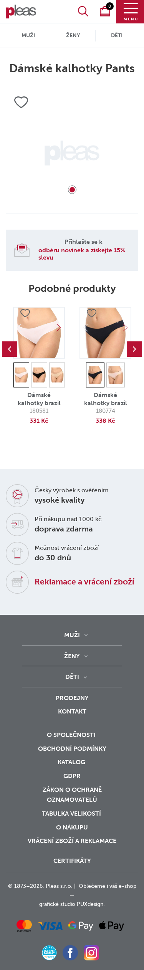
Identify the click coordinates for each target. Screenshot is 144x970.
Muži (28, 35)
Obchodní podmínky (72, 748)
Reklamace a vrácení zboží (84, 581)
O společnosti (72, 734)
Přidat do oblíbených (25, 313)
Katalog (72, 762)
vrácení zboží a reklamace (72, 840)
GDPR (72, 776)
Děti (116, 35)
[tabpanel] (72, 153)
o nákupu (72, 827)
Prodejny (72, 698)
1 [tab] (72, 189)
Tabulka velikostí (72, 813)
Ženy (73, 35)
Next (58, 327)
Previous (9, 349)
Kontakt (72, 711)
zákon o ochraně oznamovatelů (72, 795)
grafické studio (57, 904)
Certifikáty (72, 860)
